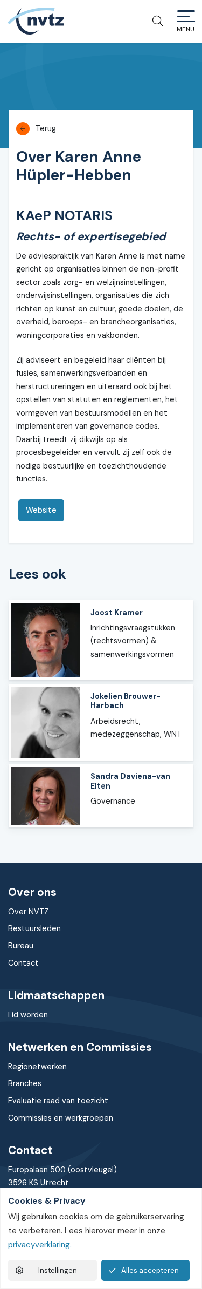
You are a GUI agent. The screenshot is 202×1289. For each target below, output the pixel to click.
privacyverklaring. (40, 1244)
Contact (23, 963)
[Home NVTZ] (36, 21)
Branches (24, 1083)
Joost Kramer (116, 613)
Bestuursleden (34, 928)
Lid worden (28, 1015)
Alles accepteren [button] (150, 1270)
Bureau (20, 946)
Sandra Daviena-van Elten (130, 780)
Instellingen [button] (57, 1270)
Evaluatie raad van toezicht (58, 1100)
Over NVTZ (28, 912)
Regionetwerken (37, 1066)
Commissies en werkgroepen (60, 1118)
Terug (46, 128)
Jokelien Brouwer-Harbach (125, 700)
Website (41, 510)
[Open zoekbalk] (154, 21)
